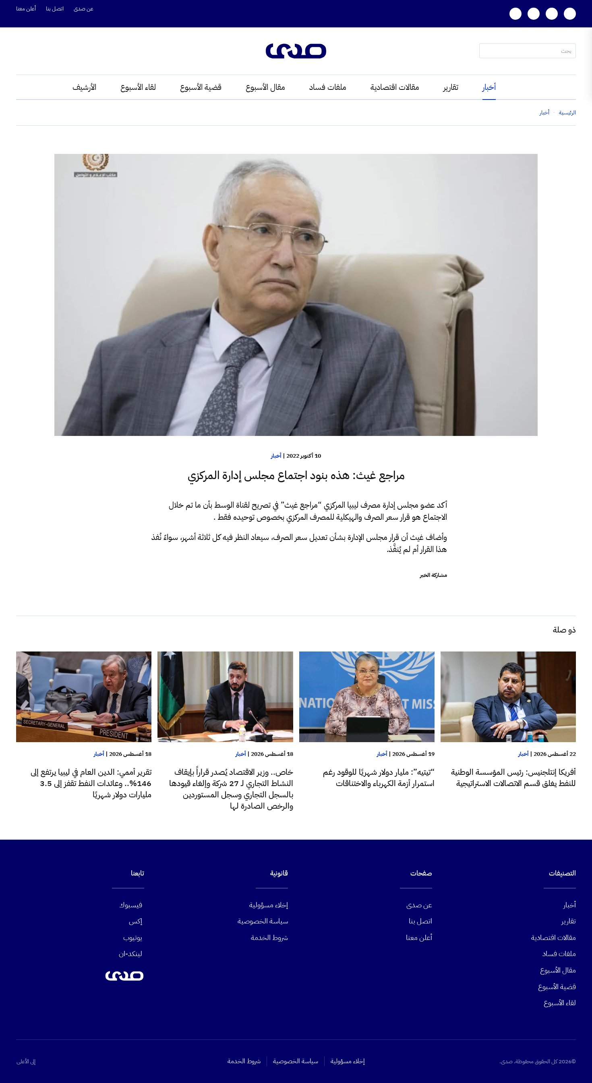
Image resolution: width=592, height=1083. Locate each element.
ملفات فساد (327, 87)
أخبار (489, 87)
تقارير (450, 87)
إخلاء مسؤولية (268, 904)
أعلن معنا (26, 8)
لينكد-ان (130, 953)
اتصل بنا (55, 8)
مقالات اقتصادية (395, 87)
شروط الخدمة (269, 937)
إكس (135, 920)
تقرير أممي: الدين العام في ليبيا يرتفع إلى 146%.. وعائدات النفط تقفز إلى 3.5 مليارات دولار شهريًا (91, 783)
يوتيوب (132, 937)
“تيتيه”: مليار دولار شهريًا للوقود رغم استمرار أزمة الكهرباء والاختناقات (379, 777)
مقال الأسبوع (265, 87)
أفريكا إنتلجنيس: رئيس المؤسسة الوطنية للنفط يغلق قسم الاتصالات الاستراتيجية (513, 777)
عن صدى (83, 8)
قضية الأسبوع (200, 87)
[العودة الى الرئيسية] (296, 51)
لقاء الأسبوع (138, 87)
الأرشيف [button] (84, 87)
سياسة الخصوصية (263, 920)
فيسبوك (130, 904)
